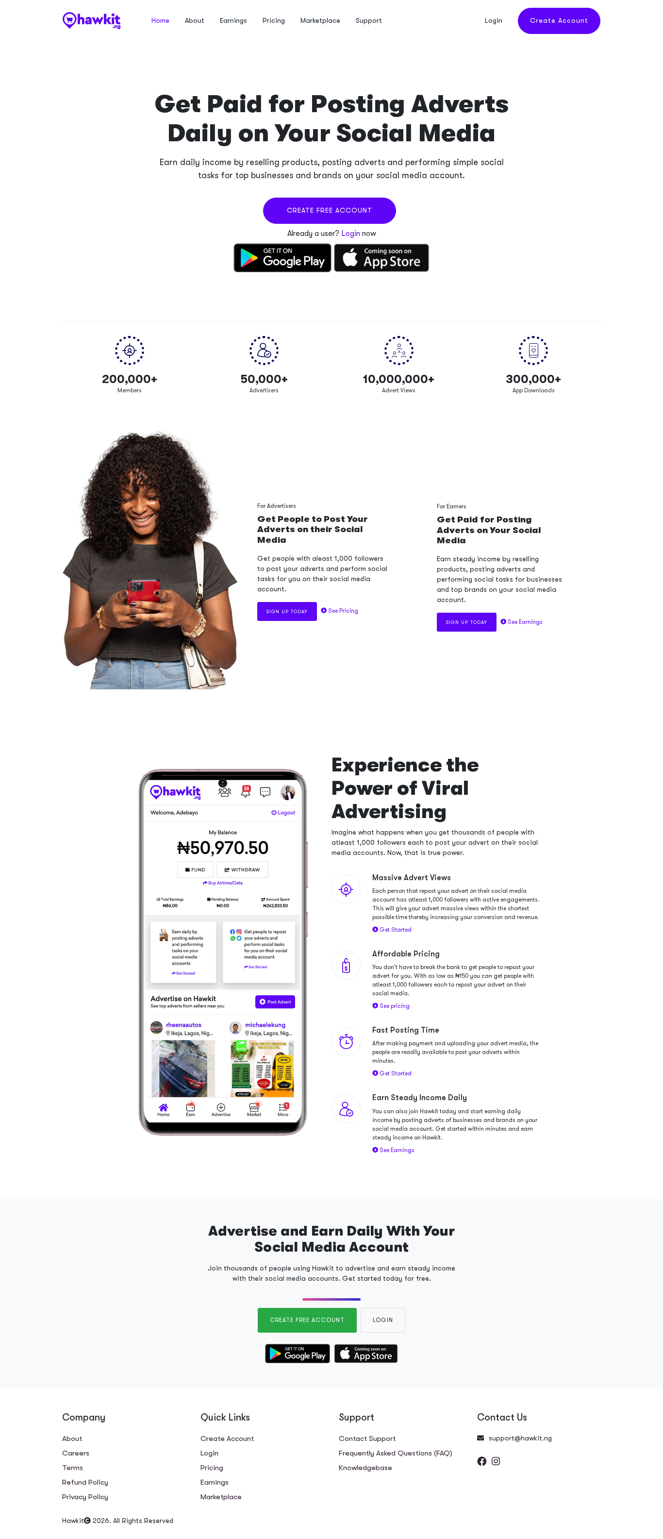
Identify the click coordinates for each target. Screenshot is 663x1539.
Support (369, 20)
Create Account (559, 20)
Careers (75, 1453)
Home (160, 20)
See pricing (394, 1006)
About (194, 20)
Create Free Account (329, 210)
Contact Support (367, 1438)
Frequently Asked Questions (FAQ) (395, 1453)
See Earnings (524, 622)
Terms (72, 1467)
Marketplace (320, 20)
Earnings (233, 20)
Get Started (395, 929)
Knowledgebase (365, 1467)
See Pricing (342, 610)
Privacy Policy (85, 1496)
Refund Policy (85, 1482)
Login (493, 20)
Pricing (274, 20)
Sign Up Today (287, 611)
